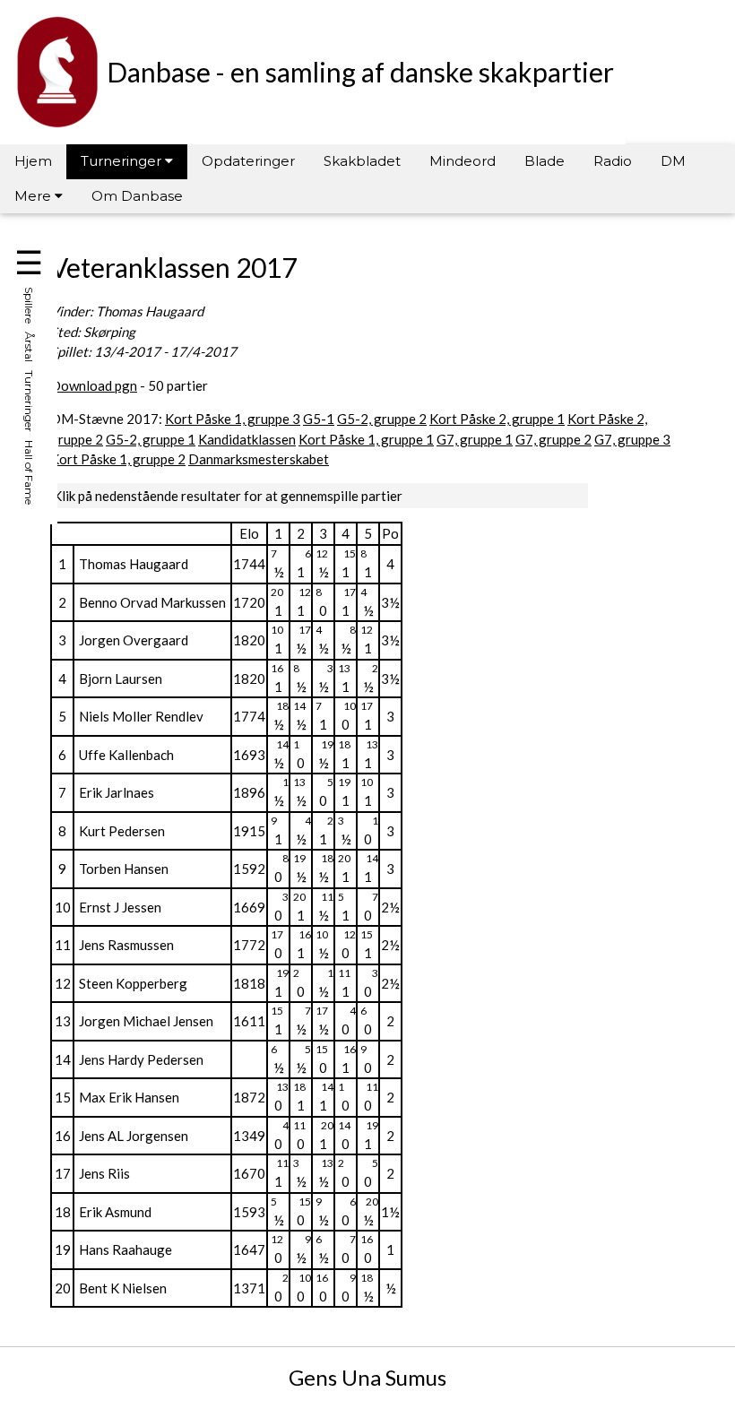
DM (673, 160)
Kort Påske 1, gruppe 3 (232, 419)
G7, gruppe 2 (553, 439)
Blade (544, 160)
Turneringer (123, 160)
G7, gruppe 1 (475, 439)
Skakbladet (362, 160)
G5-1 (318, 419)
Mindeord (462, 160)
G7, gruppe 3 (632, 439)
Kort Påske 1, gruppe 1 (366, 439)
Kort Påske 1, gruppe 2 (118, 459)
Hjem (33, 160)
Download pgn (93, 385)
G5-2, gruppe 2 (382, 419)
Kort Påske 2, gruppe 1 (497, 419)
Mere (34, 195)
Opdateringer (248, 160)
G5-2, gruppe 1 (150, 439)
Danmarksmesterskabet (258, 459)
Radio (612, 160)
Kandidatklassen (247, 439)
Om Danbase (137, 195)
